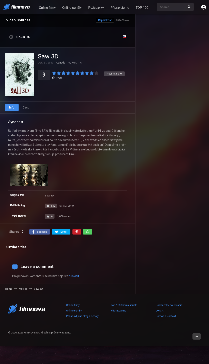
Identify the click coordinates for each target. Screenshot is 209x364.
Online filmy (47, 8)
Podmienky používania (169, 305)
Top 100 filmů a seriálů (124, 305)
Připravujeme (119, 8)
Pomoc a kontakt (166, 316)
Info (11, 107)
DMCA (159, 310)
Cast (26, 107)
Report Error (105, 20)
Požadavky (96, 8)
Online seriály (72, 8)
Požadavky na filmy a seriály (82, 316)
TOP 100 (142, 8)
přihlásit (74, 276)
